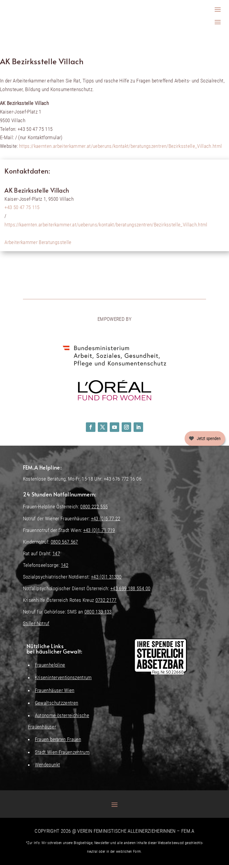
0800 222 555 (94, 507)
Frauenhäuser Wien (55, 690)
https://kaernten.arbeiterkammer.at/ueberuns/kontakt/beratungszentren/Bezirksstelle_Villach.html (120, 146)
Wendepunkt (47, 765)
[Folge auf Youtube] (114, 427)
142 (64, 565)
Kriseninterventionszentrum (63, 677)
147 (56, 553)
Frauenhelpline (50, 665)
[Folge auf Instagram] (126, 427)
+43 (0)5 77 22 (105, 519)
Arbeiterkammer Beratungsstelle (37, 242)
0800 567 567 (64, 542)
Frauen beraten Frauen (58, 739)
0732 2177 (106, 600)
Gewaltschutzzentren (56, 703)
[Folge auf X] (102, 427)
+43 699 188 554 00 (130, 588)
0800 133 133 (98, 612)
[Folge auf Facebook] (90, 427)
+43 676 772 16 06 (122, 479)
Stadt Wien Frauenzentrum (62, 752)
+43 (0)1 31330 (106, 577)
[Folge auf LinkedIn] (138, 427)
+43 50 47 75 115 (21, 207)
